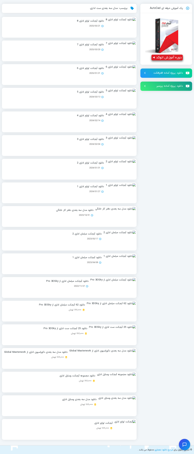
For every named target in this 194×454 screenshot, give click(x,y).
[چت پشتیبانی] (184, 444)
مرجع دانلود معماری (164, 450)
